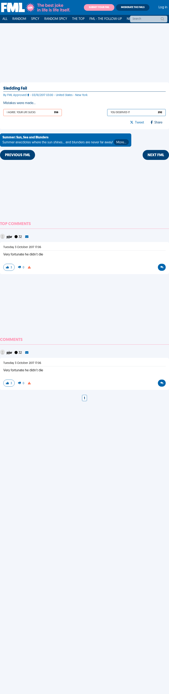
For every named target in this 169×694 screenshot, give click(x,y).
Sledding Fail (15, 88)
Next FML (156, 155)
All (4, 19)
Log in (162, 7)
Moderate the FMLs (132, 7)
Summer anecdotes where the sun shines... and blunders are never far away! (64, 140)
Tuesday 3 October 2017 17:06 (22, 247)
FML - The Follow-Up (105, 19)
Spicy (35, 19)
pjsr (10, 237)
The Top (78, 19)
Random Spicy (55, 19)
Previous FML (17, 155)
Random (19, 19)
